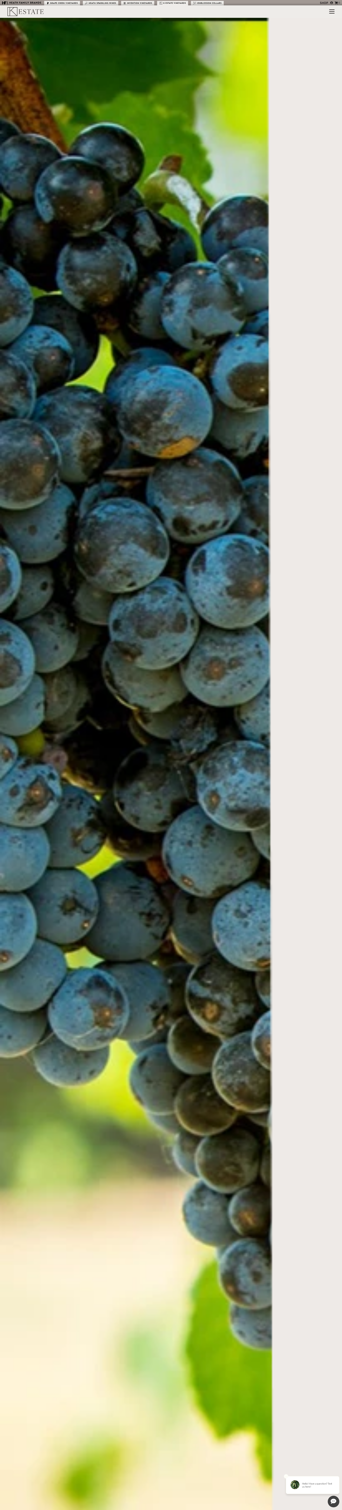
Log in (331, 3)
